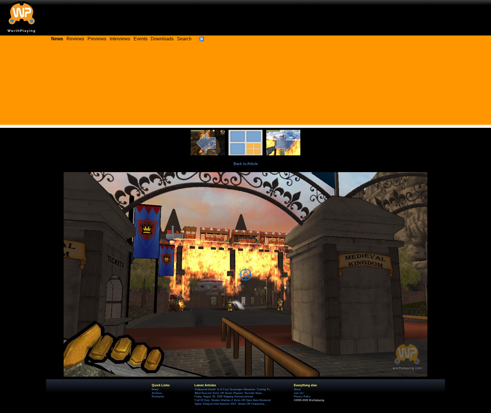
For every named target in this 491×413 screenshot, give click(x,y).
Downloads (162, 38)
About (297, 389)
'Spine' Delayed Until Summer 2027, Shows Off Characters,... (231, 403)
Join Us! (299, 393)
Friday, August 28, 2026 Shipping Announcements (223, 396)
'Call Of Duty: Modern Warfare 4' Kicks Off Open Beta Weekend (232, 400)
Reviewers (158, 396)
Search (184, 38)
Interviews (120, 38)
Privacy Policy (302, 396)
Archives (157, 393)
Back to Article (246, 164)
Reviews (75, 38)
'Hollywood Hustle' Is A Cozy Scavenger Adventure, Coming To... (233, 389)
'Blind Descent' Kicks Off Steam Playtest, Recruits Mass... (229, 393)
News (155, 389)
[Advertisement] (245, 85)
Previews (97, 38)
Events (140, 38)
